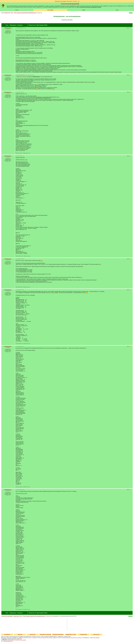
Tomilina (45, 25)
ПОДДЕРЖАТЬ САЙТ (71, 634)
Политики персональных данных (45, 637)
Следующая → (20, 25)
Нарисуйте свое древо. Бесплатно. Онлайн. (66, 1)
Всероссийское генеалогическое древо (17, 640)
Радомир (41, 25)
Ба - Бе (40, 12)
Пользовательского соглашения (29, 637)
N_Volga (37, 25)
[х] (78, 1)
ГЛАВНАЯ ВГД (83, 634)
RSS (21, 638)
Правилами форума (95, 637)
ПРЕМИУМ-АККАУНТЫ (58, 634)
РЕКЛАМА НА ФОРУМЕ (45, 634)
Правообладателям (8, 641)
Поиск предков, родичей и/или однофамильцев (25, 12)
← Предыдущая (12, 25)
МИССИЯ (20, 634)
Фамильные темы (9, 12)
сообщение (23, 76)
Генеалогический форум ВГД (70, 4)
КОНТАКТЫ (32, 634)
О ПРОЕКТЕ (7, 634)
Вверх (128, 27)
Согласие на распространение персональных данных (68, 637)
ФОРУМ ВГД (96, 634)
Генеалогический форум (7, 616)
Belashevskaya (7, 28)
